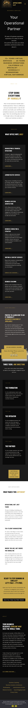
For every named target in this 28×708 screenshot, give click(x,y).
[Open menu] (25, 4)
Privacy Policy (14, 692)
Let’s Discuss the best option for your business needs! (14, 473)
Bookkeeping (6, 687)
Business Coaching (14, 682)
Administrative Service (19, 687)
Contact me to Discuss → (12, 272)
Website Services (7, 690)
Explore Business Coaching (14, 347)
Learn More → (8, 166)
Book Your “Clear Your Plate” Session (14, 600)
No (16, 706)
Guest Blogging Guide (19, 690)
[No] (26, 704)
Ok (12, 706)
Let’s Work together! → (9, 671)
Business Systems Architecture (14, 685)
